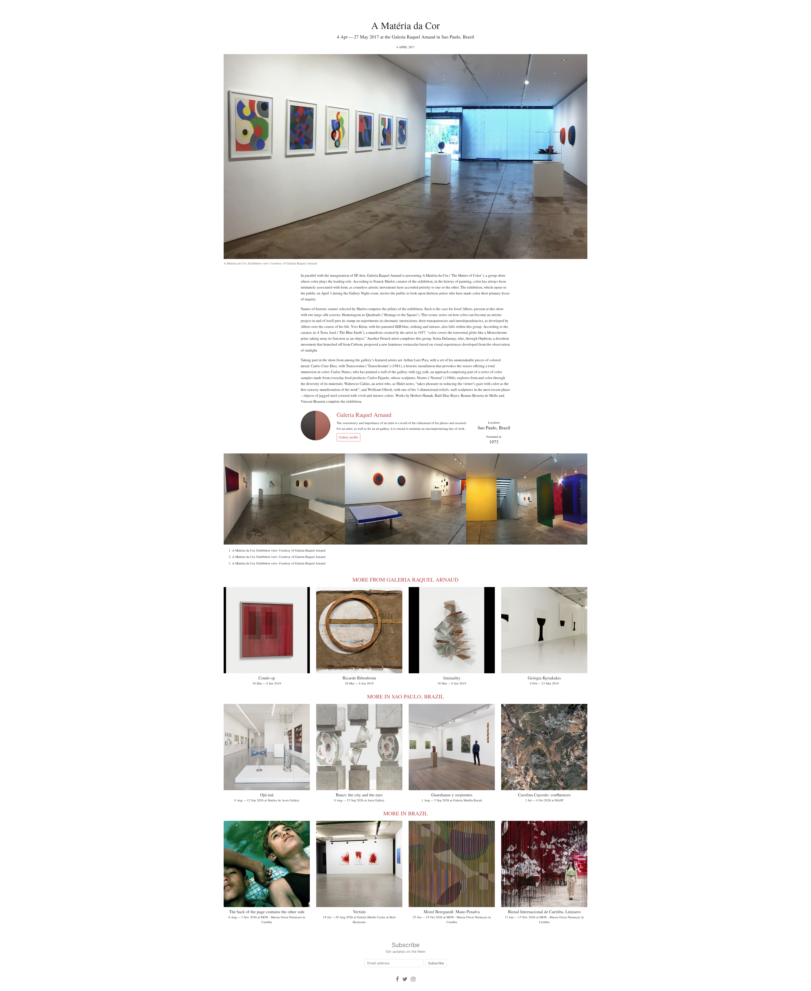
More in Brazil (405, 813)
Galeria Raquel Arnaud (364, 415)
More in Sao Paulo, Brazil (405, 696)
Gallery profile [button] (348, 437)
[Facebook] (397, 979)
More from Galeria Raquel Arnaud (405, 579)
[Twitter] (405, 979)
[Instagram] (413, 979)
